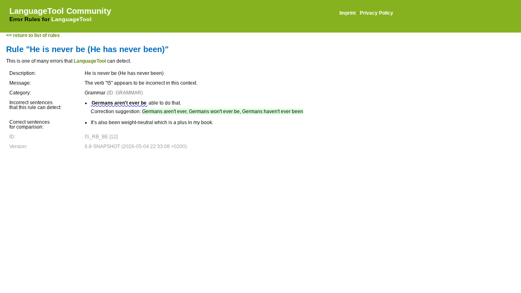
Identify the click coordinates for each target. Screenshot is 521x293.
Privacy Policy (376, 13)
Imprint (347, 13)
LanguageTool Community (60, 11)
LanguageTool (71, 19)
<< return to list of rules (33, 35)
